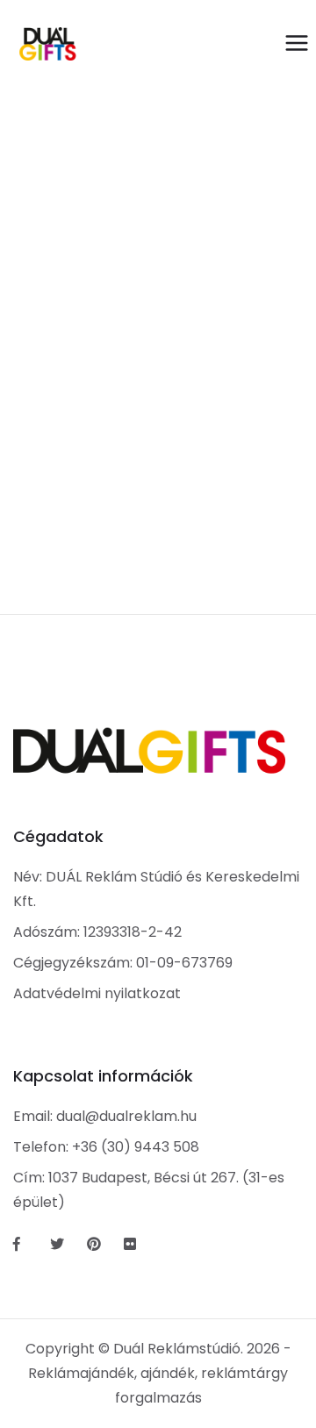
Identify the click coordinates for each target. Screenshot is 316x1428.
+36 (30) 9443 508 (135, 1147)
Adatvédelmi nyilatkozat (97, 993)
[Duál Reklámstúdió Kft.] (48, 44)
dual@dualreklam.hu (126, 1116)
